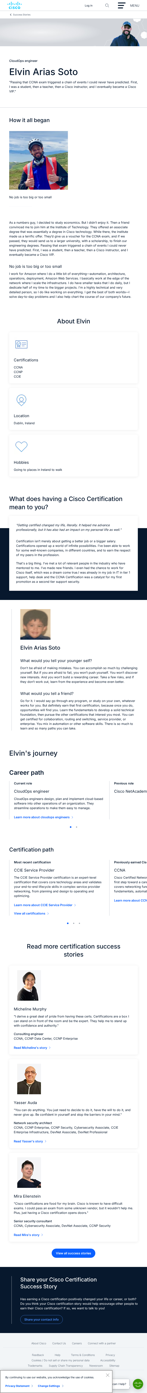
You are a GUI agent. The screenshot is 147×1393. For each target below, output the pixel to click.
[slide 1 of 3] (68, 923)
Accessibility (107, 1360)
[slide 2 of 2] (76, 827)
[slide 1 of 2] (70, 827)
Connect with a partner (102, 1343)
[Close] (107, 1375)
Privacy (110, 1355)
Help (57, 1355)
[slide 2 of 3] (73, 923)
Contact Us (59, 1343)
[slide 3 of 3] (79, 923)
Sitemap (114, 1365)
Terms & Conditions (83, 1355)
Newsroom (96, 1365)
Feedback (38, 1355)
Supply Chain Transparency (66, 1365)
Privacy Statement (17, 1385)
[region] (56, 1381)
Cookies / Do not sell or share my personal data (61, 1360)
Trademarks (35, 1365)
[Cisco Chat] (138, 1384)
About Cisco (38, 1343)
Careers (77, 1343)
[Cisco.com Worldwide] (14, 5)
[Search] (107, 5)
